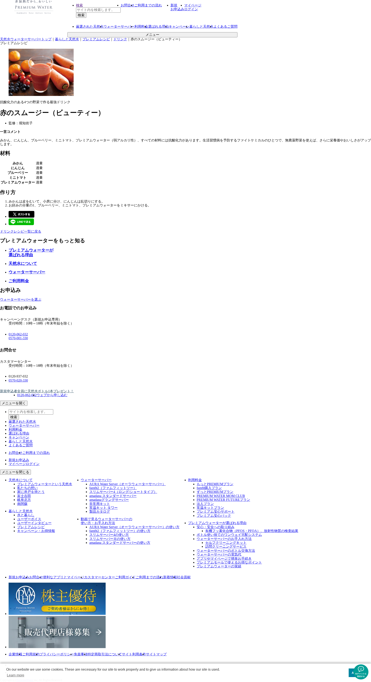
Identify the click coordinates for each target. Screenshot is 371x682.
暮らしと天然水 (201, 26)
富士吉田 (24, 496)
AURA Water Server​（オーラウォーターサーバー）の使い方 (134, 527)
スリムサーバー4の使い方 (109, 535)
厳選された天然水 (22, 421)
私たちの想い (27, 488)
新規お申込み (19, 577)
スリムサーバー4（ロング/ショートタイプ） (123, 492)
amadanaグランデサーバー (109, 500)
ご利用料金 (19, 281)
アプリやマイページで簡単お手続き (224, 558)
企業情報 (15, 654)
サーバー (118, 26)
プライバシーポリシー (57, 654)
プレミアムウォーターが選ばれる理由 (31, 252)
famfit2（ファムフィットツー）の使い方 (120, 531)
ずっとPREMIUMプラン (215, 492)
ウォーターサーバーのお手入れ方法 (224, 539)
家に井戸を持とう (31, 492)
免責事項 (81, 654)
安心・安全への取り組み (215, 527)
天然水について (23, 263)
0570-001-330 (18, 338)
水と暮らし (25, 515)
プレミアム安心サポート (215, 511)
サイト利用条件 (134, 654)
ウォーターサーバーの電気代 (219, 554)
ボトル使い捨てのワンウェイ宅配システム (229, 535)
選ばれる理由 (158, 26)
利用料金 (141, 26)
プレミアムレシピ (31, 527)
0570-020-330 (18, 380)
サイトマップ (156, 654)
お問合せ (127, 5)
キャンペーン (179, 26)
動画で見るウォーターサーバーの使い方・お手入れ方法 (106, 521)
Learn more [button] (15, 675)
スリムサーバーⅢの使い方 (110, 539)
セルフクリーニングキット (225, 542)
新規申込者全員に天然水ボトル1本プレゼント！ (37, 391)
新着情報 (170, 577)
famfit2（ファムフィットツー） (113, 488)
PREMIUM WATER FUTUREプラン (223, 500)
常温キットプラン (210, 507)
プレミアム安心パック (214, 515)
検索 (79, 5)
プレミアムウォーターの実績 (219, 566)
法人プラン (205, 504)
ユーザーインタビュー (34, 523)
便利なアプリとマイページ (63, 577)
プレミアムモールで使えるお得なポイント (229, 562)
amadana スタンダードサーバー (113, 496)
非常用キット (99, 504)
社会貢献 (184, 577)
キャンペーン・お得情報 (36, 531)
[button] (360, 671)
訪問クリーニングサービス (225, 546)
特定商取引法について (105, 654)
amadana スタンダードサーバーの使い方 (119, 542)
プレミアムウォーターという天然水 (44, 484)
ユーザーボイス (29, 519)
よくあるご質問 (225, 26)
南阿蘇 (22, 504)
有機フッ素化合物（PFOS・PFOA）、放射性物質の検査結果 (251, 531)
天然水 (89, 26)
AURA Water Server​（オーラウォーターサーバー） (127, 484)
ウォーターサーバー (27, 272)
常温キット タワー (103, 507)
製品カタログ (99, 511)
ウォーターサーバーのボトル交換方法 (226, 550)
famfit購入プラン (209, 488)
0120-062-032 (18, 334)
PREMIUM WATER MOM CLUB (221, 496)
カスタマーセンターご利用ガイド (110, 577)
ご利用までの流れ (148, 5)
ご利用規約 (31, 654)
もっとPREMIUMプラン (215, 484)
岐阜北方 (24, 500)
